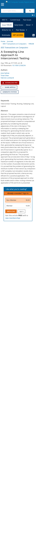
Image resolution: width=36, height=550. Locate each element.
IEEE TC (4, 20)
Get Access (18, 35)
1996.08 (31, 44)
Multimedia (6, 35)
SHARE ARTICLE (9, 87)
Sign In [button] (25, 193)
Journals (10, 41)
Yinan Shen (5, 75)
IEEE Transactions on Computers (14, 44)
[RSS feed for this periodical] (33, 35)
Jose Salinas (5, 73)
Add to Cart (11, 211)
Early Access (18, 25)
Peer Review (20, 30)
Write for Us (6, 30)
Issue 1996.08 (7, 25)
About (28, 25)
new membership (12, 218)
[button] (33, 15)
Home (3, 41)
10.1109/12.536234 (18, 65)
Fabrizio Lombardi (7, 78)
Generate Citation (9, 92)
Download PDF (11, 83)
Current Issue (15, 20)
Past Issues (27, 20)
